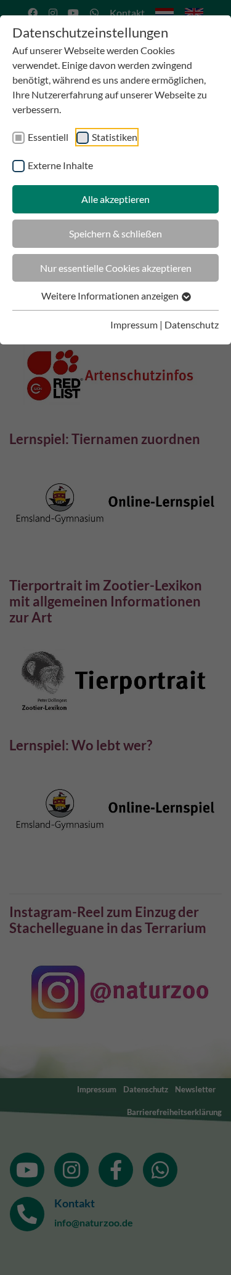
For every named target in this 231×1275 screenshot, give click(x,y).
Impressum (134, 324)
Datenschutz (191, 324)
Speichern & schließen (115, 233)
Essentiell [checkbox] (48, 137)
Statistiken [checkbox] (114, 137)
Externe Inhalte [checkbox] (60, 165)
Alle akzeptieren (115, 199)
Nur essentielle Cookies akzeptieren (116, 268)
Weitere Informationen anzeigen (110, 295)
